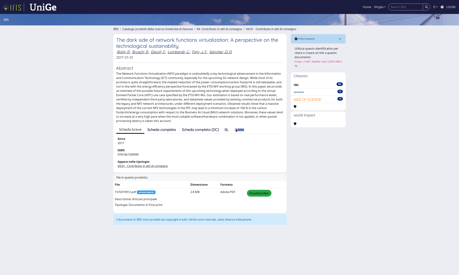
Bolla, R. (123, 51)
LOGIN (450, 7)
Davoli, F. (158, 51)
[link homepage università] (43, 7)
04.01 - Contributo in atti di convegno (271, 29)
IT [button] (434, 7)
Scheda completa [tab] (161, 129)
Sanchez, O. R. (220, 51)
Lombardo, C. (179, 51)
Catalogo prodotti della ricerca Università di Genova (157, 29)
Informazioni (306, 38)
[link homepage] (13, 7)
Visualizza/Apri (259, 193)
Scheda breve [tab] (130, 129)
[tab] (226, 129)
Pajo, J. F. (199, 51)
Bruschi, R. (140, 51)
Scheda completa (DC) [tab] (200, 129)
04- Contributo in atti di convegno (219, 29)
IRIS (116, 29)
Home (367, 7)
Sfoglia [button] (378, 7)
